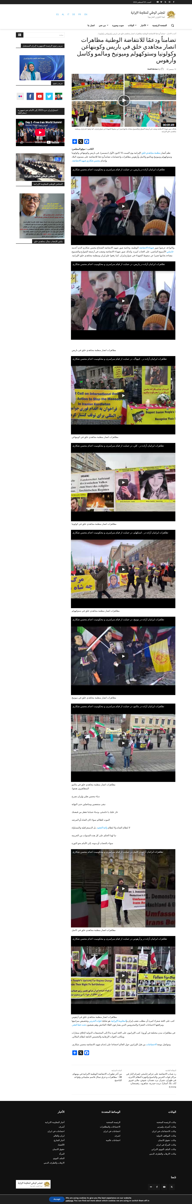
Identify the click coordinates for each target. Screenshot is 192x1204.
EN (85, 14)
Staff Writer (152, 69)
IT (68, 14)
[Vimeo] (161, 2)
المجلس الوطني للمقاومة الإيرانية (48, 184)
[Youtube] (157, 2)
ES (57, 14)
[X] (165, 2)
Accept (57, 1199)
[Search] (19, 35)
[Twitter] (172, 1187)
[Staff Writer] (163, 69)
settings (69, 1200)
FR (79, 14)
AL (63, 14)
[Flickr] (151, 1187)
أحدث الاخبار (171, 33)
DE (73, 14)
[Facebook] (173, 2)
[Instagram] (169, 2)
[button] (172, 25)
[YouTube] (164, 1187)
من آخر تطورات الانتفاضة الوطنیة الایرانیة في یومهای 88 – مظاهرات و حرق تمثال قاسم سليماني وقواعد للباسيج (97, 1077)
